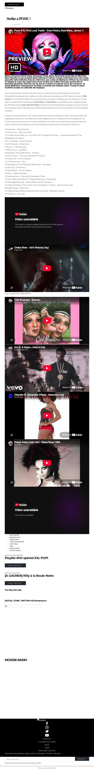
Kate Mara (14, 544)
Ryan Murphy (15, 548)
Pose (11, 546)
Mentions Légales (47, 751)
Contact (47, 739)
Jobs (47, 748)
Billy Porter (14, 535)
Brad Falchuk (15, 537)
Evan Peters (14, 539)
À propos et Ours (47, 742)
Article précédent (14, 555)
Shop (47, 745)
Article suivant (12, 573)
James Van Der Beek (17, 542)
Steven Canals (15, 550)
